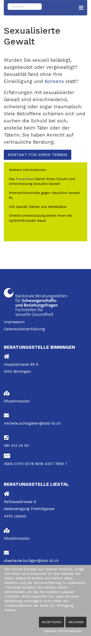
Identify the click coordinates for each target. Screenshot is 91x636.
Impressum (14, 322)
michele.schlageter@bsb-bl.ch (32, 423)
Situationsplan (17, 401)
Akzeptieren (51, 622)
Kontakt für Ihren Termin (37, 154)
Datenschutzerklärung (24, 329)
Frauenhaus (25, 179)
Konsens (54, 81)
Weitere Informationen (63, 631)
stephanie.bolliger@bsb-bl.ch (31, 560)
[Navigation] (81, 7)
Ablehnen (76, 622)
